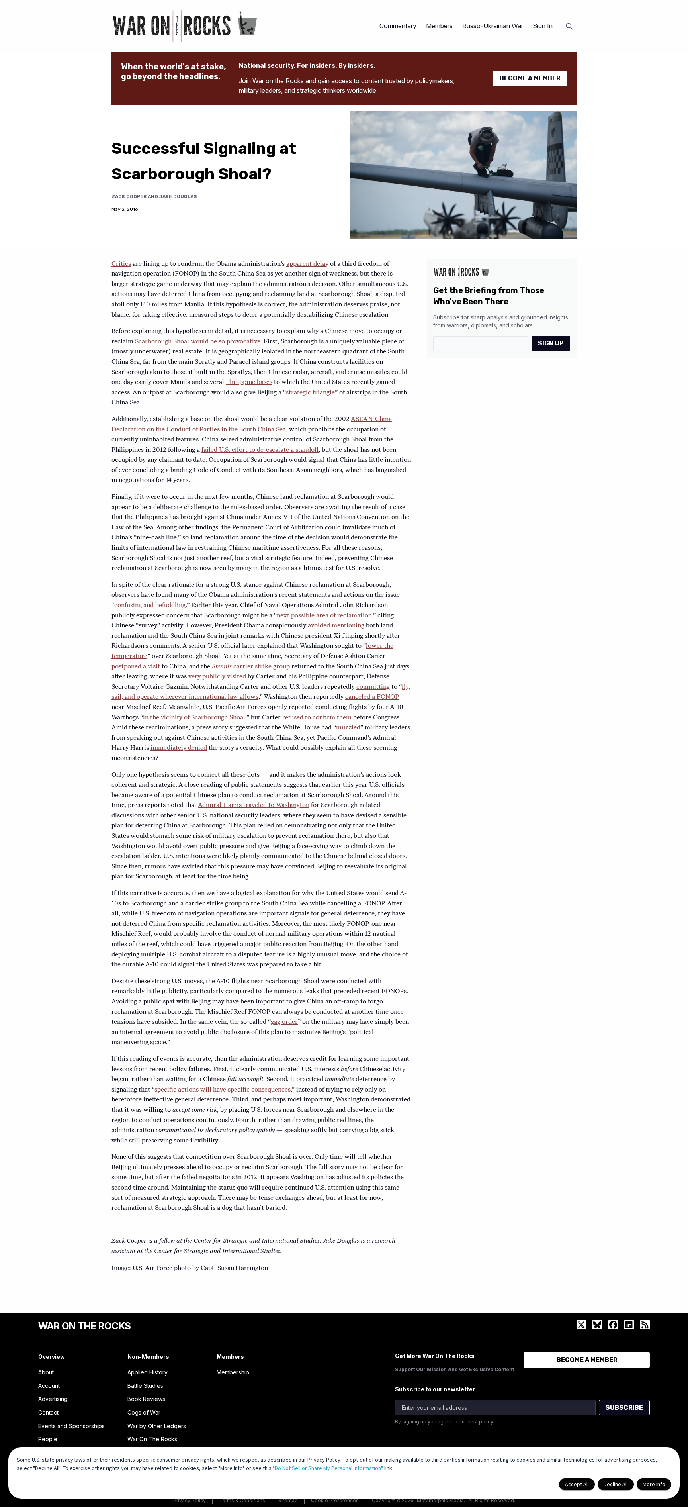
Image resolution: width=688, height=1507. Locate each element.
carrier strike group (251, 667)
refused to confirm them (317, 718)
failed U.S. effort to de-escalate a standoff (260, 450)
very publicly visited (217, 677)
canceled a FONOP (372, 697)
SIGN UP (551, 343)
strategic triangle (310, 393)
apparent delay (307, 264)
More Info (654, 1484)
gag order (284, 1022)
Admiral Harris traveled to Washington (253, 805)
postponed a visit (135, 667)
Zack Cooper (129, 196)
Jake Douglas (178, 196)
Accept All (577, 1484)
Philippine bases (249, 382)
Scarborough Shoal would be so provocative (197, 342)
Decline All (616, 1484)
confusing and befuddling (150, 605)
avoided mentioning (336, 626)
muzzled (348, 728)
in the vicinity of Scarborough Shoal (194, 718)
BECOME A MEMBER (530, 78)
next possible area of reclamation (324, 616)
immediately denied (178, 748)
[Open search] (569, 26)
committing (373, 687)
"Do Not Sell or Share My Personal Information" (328, 1468)
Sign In (543, 26)
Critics (121, 264)
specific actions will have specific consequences (222, 1090)
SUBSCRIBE (624, 1407)
